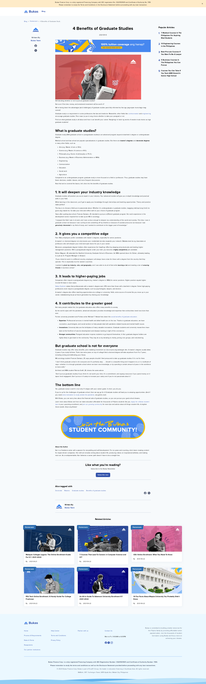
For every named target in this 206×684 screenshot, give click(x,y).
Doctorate (58, 491)
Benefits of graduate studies (96, 491)
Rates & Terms (29, 640)
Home (26, 631)
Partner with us (83, 631)
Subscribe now (103, 475)
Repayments (28, 645)
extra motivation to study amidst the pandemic (78, 395)
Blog (25, 21)
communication (133, 114)
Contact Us (108, 631)
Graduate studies (78, 491)
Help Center (55, 631)
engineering (146, 114)
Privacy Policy (56, 640)
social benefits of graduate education (124, 317)
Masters (67, 491)
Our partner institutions (32, 650)
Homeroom (34, 21)
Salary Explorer (60, 286)
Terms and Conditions (58, 635)
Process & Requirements (32, 635)
